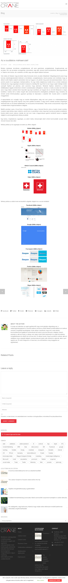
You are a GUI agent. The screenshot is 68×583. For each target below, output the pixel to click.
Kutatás (51, 453)
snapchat (53, 459)
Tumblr (21, 311)
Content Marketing (8, 447)
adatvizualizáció (24, 444)
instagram (41, 450)
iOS (4, 453)
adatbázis (12, 444)
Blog (57, 13)
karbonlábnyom (31, 453)
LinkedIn (48, 311)
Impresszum (21, 557)
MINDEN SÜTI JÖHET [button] (54, 580)
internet (60, 450)
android (41, 444)
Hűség (22, 450)
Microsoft (5, 459)
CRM (18, 447)
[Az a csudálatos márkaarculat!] (34, 39)
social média (26, 64)
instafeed (31, 450)
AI (33, 444)
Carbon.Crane (22, 536)
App (48, 444)
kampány (20, 453)
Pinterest (30, 311)
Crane (19, 532)
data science (34, 447)
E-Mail (57, 311)
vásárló (33, 64)
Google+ (40, 311)
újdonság (58, 462)
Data (25, 447)
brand (20, 64)
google (61, 447)
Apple (55, 444)
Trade (16, 462)
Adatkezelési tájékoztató (22, 552)
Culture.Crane (22, 539)
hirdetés (14, 450)
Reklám (44, 459)
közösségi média (7, 456)
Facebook (5, 311)
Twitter (14, 311)
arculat (15, 64)
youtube (49, 462)
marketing (38, 456)
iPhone (11, 453)
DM (44, 447)
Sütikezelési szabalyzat (25, 547)
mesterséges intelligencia (53, 456)
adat (4, 444)
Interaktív (50, 450)
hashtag (5, 450)
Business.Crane (22, 543)
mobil (14, 459)
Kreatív (42, 453)
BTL (62, 444)
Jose (9, 64)
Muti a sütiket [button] (40, 580)
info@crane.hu (58, 545)
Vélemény (33, 462)
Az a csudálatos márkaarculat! (14, 60)
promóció (34, 459)
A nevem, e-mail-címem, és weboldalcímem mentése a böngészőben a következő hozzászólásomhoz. (31, 416)
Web (37, 64)
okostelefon (23, 459)
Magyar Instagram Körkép (24, 456)
